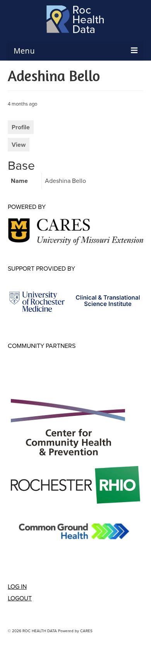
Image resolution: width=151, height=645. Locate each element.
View (19, 144)
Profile (21, 127)
